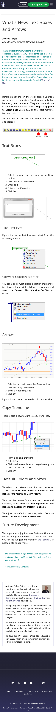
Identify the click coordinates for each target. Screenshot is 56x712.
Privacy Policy (32, 691)
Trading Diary (40, 598)
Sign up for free (38, 4)
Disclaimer (28, 694)
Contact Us (19, 691)
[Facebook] (31, 683)
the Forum (43, 539)
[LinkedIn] (13, 683)
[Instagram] (37, 683)
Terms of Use (46, 691)
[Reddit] (43, 683)
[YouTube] (25, 683)
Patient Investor (12, 600)
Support (7, 691)
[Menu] (51, 4)
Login (23, 4)
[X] (19, 683)
